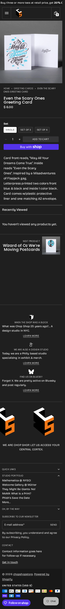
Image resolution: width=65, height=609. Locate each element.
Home (7, 88)
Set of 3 (25, 130)
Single (10, 130)
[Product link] (31, 245)
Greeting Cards (23, 88)
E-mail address (13, 524)
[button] (6, 13)
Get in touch (10, 562)
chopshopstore (23, 574)
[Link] (31, 2)
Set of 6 (42, 130)
